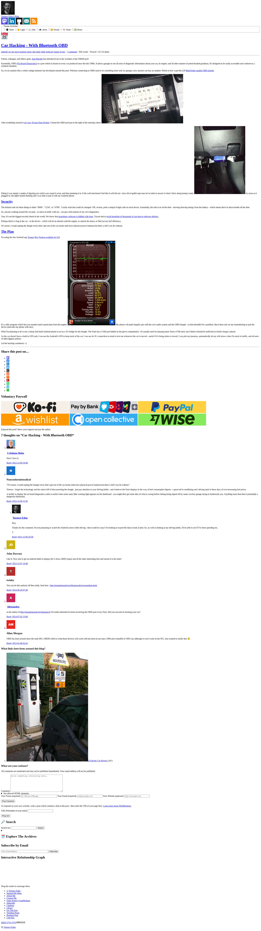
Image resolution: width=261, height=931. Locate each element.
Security (7, 201)
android (4, 52)
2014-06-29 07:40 (20, 590)
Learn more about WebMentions (117, 806)
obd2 (38, 52)
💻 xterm (43, 30)
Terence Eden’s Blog (10, 16)
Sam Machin (37, 59)
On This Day (12, 910)
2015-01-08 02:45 (20, 643)
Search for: (5, 828)
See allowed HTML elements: (16, 793)
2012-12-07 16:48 (20, 563)
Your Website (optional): (113, 796)
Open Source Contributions (18, 900)
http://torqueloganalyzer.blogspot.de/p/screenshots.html (73, 585)
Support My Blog (14, 893)
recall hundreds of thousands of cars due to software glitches (132, 216)
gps (12, 52)
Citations (10, 905)
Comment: (5, 791)
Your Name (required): (11, 796)
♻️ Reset (78, 30)
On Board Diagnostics (26, 63)
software (49, 52)
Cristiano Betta (15, 453)
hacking (22, 52)
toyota (62, 52)
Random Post (12, 915)
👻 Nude (67, 30)
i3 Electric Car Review (98, 761)
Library (10, 908)
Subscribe (11, 903)
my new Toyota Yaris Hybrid (36, 122)
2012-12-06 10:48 (20, 463)
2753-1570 (8, 922)
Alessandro (13, 606)
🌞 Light (21, 30)
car (9, 52)
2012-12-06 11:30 (20, 501)
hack (17, 52)
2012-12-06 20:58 (25, 537)
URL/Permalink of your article (14, 811)
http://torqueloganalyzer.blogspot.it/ (35, 612)
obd (33, 52)
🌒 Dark (10, 30)
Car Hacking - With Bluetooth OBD (34, 45)
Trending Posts (13, 913)
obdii (43, 52)
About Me (11, 896)
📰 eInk (32, 30)
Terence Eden (20, 517)
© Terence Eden (14, 891)
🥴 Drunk (55, 30)
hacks (29, 52)
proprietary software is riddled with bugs (75, 216)
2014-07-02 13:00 (20, 617)
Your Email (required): (67, 796)
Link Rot (10, 918)
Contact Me (12, 898)
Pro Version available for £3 (47, 237)
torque (56, 52)
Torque (31, 237)
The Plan (7, 231)
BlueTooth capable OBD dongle (200, 70)
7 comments (72, 52)
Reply (9, 463)
